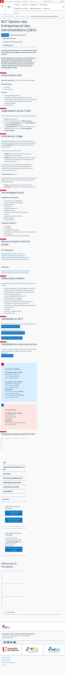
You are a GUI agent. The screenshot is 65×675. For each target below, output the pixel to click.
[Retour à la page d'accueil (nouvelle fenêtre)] (2, 1)
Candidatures (33, 5)
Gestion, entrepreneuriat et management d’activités (15, 257)
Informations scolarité (11, 487)
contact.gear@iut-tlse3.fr (12, 397)
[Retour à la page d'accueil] (9, 6)
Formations (25, 5)
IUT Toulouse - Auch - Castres (7, 16)
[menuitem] (9, 1)
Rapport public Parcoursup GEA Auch (12, 338)
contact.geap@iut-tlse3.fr (12, 393)
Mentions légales (5, 660)
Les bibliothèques (6, 657)
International (46, 8)
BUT (28, 16)
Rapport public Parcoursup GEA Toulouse (13, 333)
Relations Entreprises (35, 8)
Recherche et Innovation (21, 8)
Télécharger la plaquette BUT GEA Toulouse (13, 520)
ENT (63, 1)
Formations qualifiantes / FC (13, 478)
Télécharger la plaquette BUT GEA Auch (13, 513)
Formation (6, 499)
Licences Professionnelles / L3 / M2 (14, 468)
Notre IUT (17, 5)
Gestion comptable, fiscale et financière (12, 254)
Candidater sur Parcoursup (9, 326)
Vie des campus (43, 5)
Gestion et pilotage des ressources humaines (13, 255)
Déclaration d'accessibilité (8, 662)
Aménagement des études (12, 483)
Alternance (7, 474)
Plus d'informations (7, 355)
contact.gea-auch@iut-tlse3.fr (17, 422)
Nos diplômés (8, 491)
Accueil (17, 16)
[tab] (5, 35)
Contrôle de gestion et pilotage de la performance (15, 259)
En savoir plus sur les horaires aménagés (13, 549)
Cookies (3, 665)
